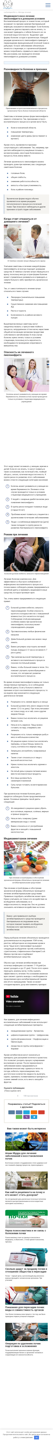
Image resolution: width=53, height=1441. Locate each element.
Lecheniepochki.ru (10, 12)
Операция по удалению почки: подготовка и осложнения (23, 1345)
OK (37, 1438)
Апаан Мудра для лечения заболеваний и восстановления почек (24, 1156)
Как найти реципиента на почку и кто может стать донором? (25, 1193)
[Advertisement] (26, 435)
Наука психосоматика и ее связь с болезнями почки (25, 1232)
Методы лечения (24, 12)
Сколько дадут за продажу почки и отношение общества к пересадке (26, 1270)
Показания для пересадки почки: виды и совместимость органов (25, 1308)
